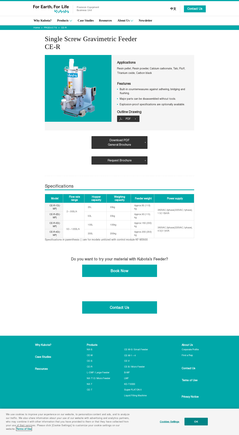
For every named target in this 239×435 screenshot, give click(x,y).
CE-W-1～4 (130, 355)
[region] (119, 422)
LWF (126, 378)
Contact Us (194, 8)
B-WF (127, 372)
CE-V (127, 361)
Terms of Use (190, 380)
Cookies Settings (169, 421)
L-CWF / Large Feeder (98, 372)
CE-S (89, 361)
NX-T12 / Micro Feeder (98, 378)
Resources (105, 20)
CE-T (89, 389)
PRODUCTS (50, 27)
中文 (173, 8)
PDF (128, 118)
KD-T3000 (129, 384)
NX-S (89, 349)
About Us (123, 20)
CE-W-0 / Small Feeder (136, 349)
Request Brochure (120, 160)
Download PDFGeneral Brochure (119, 142)
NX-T (89, 384)
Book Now (119, 271)
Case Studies (86, 20)
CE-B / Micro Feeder (134, 366)
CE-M (90, 355)
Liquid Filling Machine (135, 395)
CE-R (89, 366)
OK (196, 421)
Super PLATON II (133, 389)
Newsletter (145, 20)
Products (63, 20)
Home (36, 27)
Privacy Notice (190, 396)
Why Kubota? (43, 20)
